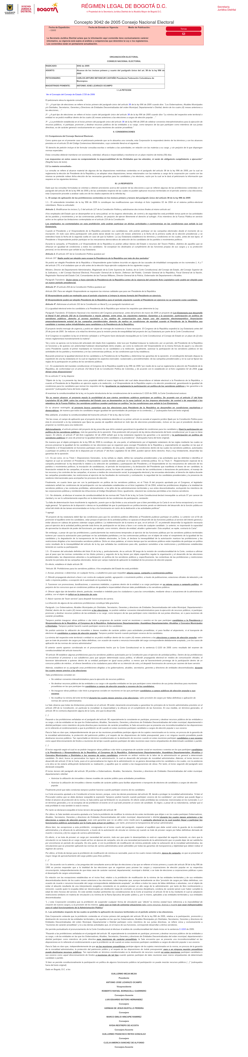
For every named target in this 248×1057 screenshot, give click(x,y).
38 (130, 104)
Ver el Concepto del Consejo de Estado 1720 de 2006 (70, 94)
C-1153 (182, 929)
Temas (184, 28)
